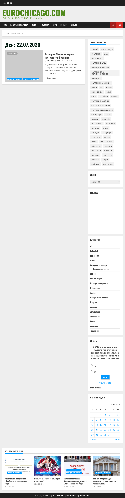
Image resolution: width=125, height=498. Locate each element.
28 (97, 435)
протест (95, 155)
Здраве (93, 292)
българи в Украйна (100, 105)
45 (91, 246)
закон (108, 114)
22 (101, 430)
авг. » (117, 439)
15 (101, 425)
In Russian (94, 255)
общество (96, 146)
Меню (34, 25)
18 (114, 425)
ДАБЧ (94, 87)
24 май (94, 49)
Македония (96, 92)
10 (109, 420)
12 (118, 420)
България (95, 78)
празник (108, 150)
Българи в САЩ (98, 62)
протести (107, 155)
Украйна (103, 96)
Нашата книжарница (19, 25)
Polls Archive (95, 387)
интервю (110, 123)
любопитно (94, 316)
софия (105, 159)
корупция (107, 132)
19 (118, 425)
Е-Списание (95, 288)
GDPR (55, 25)
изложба (106, 119)
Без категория (96, 278)
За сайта (45, 25)
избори (94, 119)
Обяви (92, 321)
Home (4, 25)
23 (105, 430)
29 (101, 435)
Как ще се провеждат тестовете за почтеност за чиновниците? (106, 466)
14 (97, 425)
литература (95, 311)
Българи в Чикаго (100, 67)
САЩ (93, 96)
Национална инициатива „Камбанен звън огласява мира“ (18, 466)
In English (95, 53)
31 (109, 435)
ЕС (101, 87)
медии (107, 137)
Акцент (93, 273)
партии (108, 146)
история (95, 128)
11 (114, 420)
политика (96, 150)
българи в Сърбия (100, 101)
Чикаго (114, 96)
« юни (93, 439)
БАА (106, 53)
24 (109, 430)
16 (105, 425)
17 (109, 425)
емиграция (96, 114)
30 (105, 435)
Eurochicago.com (34, 12)
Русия (108, 92)
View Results (105, 382)
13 (92, 425)
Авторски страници (14, 79)
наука (94, 141)
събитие (95, 164)
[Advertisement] (107, 215)
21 (97, 430)
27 (92, 435)
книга (105, 128)
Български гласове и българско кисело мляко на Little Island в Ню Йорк (77, 466)
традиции (108, 164)
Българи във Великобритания (99, 73)
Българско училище (100, 82)
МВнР (109, 87)
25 (114, 430)
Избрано (93, 302)
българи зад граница (31, 79)
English (74, 25)
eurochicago (107, 49)
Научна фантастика (101, 269)
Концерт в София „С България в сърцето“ (47, 466)
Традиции (94, 330)
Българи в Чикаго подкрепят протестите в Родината (24, 66)
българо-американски (102, 110)
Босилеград (97, 58)
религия (95, 159)
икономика (96, 123)
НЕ (95, 372)
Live (119, 25)
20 (92, 430)
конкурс (95, 132)
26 (118, 430)
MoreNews (71, 495)
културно (95, 137)
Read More (51, 78)
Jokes (92, 260)
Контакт (63, 25)
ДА (95, 366)
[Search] (106, 25)
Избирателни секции (99, 297)
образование (106, 141)
